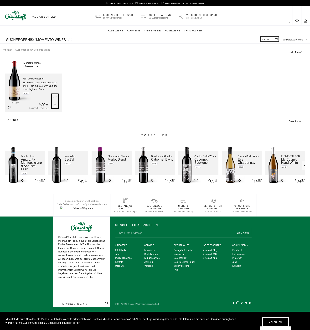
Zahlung (148, 261)
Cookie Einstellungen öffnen (63, 323)
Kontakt (119, 261)
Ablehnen (275, 322)
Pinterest (237, 257)
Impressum (179, 254)
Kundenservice (152, 257)
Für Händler (121, 250)
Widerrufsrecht (181, 265)
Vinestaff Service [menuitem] (197, 3)
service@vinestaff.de (174, 3)
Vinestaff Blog (210, 250)
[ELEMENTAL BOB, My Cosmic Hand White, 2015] (272, 165)
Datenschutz (180, 257)
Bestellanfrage (151, 254)
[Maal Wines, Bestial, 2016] (55, 165)
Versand (148, 265)
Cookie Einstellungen (184, 261)
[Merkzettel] (297, 15)
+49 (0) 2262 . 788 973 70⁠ (122, 3)
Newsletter (149, 250)
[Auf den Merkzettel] (9, 107)
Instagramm (238, 254)
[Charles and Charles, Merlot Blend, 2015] (99, 165)
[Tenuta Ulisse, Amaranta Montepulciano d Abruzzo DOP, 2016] (12, 165)
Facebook (237, 250)
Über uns (119, 265)
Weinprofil (45, 108)
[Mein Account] (305, 15)
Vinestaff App (210, 257)
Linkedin (236, 265)
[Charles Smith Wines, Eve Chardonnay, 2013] (229, 165)
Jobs (117, 254)
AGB (176, 269)
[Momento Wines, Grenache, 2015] (18, 81)
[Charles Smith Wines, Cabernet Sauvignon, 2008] (185, 165)
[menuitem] (297, 15)
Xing (234, 261)
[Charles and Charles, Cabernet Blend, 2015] (142, 165)
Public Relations (123, 257)
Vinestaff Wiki (210, 254)
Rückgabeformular (183, 250)
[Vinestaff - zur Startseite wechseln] (15, 15)
